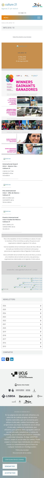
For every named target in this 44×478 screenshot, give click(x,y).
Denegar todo (10, 466)
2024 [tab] (4, 313)
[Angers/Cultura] (36, 280)
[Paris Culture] (37, 287)
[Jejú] (27, 287)
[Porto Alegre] (36, 289)
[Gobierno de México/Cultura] (36, 278)
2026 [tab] (4, 306)
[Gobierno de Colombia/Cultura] (18, 287)
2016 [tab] (4, 343)
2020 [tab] (4, 328)
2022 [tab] (4, 321)
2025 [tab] (4, 309)
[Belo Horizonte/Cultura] (26, 285)
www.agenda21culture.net (23, 270)
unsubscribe (10, 270)
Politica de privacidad (22, 450)
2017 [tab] (4, 339)
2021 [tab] (4, 324)
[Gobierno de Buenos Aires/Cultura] (23, 278)
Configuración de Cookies (14, 459)
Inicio (3, 23)
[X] (7, 359)
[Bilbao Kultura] (38, 285)
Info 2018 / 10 (22, 53)
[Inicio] (10, 5)
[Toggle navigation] (38, 17)
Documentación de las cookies (22, 453)
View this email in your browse (22, 37)
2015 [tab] (4, 346)
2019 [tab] (4, 332)
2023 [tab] (4, 317)
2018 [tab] (4, 335)
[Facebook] (3, 359)
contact (35, 270)
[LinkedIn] (11, 359)
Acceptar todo (10, 473)
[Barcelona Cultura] (32, 282)
